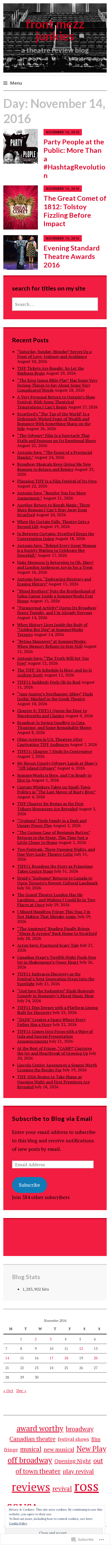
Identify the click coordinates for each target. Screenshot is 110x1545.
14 (7, 1358)
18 (66, 1358)
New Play (91, 1448)
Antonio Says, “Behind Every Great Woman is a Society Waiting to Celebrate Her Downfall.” (56, 550)
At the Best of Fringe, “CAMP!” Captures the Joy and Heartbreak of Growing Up (54, 1050)
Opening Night (72, 1460)
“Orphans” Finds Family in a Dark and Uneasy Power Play (51, 823)
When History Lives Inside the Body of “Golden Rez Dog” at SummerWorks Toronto (52, 629)
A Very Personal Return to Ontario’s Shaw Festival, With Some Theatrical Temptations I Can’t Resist (56, 402)
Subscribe (29, 1185)
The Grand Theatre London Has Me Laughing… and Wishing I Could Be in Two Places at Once (56, 899)
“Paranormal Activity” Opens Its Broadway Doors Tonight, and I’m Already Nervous (56, 610)
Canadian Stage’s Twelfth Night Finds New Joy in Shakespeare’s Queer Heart (56, 959)
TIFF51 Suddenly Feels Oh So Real (48, 682)
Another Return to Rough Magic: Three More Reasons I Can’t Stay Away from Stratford (53, 509)
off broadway (30, 1460)
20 (95, 1358)
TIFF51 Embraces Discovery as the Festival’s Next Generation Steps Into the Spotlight (55, 978)
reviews (31, 1486)
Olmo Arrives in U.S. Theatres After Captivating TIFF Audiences (50, 741)
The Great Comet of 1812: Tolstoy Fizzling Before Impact (74, 210)
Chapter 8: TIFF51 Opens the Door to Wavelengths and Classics (52, 713)
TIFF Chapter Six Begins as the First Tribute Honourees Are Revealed (50, 806)
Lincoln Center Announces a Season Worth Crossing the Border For (57, 1067)
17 (51, 1358)
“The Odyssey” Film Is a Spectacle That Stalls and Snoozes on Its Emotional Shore (56, 438)
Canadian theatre (32, 1438)
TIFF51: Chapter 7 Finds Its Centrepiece (54, 751)
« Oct (8, 1390)
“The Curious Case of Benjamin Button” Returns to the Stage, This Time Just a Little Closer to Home (53, 837)
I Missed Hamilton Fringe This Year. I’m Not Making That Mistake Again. (53, 914)
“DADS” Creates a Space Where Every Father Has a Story (51, 1022)
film (96, 1439)
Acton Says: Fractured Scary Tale (48, 945)
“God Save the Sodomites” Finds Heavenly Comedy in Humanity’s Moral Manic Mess (55, 993)
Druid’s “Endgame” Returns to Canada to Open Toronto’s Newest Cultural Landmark (57, 880)
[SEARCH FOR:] (55, 304)
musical (30, 1449)
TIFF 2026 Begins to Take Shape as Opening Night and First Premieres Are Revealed (53, 1081)
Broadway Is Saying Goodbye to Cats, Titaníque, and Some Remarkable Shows (54, 725)
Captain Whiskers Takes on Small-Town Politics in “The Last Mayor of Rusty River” (56, 789)
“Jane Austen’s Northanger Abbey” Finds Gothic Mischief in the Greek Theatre (55, 696)
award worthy (40, 1428)
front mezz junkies (55, 30)
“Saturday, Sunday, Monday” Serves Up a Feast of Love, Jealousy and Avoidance (54, 354)
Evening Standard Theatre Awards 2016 (71, 256)
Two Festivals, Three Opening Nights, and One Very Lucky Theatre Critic (56, 851)
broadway (80, 1428)
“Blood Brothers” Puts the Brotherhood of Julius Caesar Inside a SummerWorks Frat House (56, 596)
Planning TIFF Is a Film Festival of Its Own (57, 481)
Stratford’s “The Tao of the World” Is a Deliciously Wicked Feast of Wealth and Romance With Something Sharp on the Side (54, 421)
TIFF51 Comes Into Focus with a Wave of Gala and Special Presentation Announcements (55, 1036)
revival (62, 1488)
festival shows (73, 1439)
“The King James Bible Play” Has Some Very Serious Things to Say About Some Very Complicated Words (57, 385)
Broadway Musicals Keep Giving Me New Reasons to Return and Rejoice (54, 466)
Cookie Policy (18, 1523)
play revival (78, 1471)
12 (81, 1348)
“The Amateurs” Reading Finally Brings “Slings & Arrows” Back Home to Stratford (57, 931)
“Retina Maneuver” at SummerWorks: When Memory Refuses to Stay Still (51, 644)
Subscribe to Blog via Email (52, 1118)
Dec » (21, 1390)
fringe (11, 1449)
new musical (59, 1449)
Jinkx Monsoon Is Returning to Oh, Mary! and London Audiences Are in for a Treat (55, 565)
